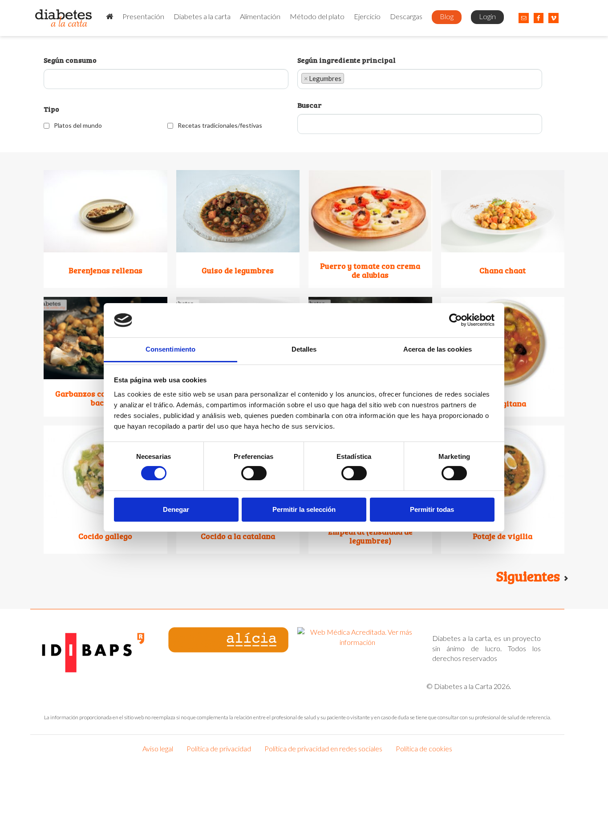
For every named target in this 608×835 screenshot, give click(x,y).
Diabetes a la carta (202, 16)
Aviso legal (157, 748)
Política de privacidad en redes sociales (323, 748)
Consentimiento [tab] (170, 349)
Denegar (176, 509)
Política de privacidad (218, 748)
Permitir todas (432, 509)
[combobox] (166, 80)
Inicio (109, 16)
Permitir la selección (304, 509)
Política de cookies (424, 748)
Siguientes (529, 575)
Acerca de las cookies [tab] (437, 349)
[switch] (254, 473)
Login (487, 16)
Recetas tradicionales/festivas (220, 125)
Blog (447, 16)
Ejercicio (367, 16)
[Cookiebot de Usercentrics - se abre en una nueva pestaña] (456, 320)
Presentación (143, 16)
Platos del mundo (78, 125)
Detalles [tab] (304, 349)
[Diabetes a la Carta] (64, 18)
